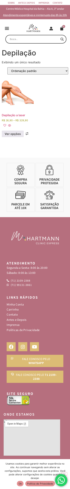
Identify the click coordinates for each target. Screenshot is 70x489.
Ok (20, 483)
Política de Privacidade (40, 483)
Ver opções (13, 134)
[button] (7, 28)
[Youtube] (34, 346)
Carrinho (13, 309)
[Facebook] (11, 346)
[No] (64, 474)
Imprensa (43, 2)
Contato (57, 2)
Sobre (11, 2)
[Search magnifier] (62, 39)
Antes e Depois (26, 2)
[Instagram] (22, 346)
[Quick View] (9, 125)
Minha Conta (15, 304)
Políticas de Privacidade (23, 330)
